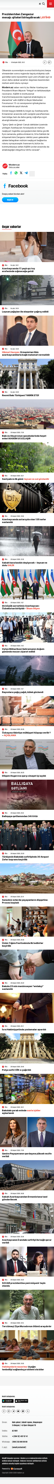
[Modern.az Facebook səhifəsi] (4, 1411)
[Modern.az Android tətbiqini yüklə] (8, 1401)
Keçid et (10, 199)
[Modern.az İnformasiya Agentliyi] (11, 1390)
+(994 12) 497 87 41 (20, 1436)
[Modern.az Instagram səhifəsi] (9, 1411)
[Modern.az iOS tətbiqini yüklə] (21, 1401)
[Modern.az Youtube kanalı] (18, 1411)
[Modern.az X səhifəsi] (28, 1411)
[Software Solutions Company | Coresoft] (16, 1468)
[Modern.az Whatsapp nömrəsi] (23, 1411)
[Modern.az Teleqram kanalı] (13, 1411)
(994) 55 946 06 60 (19, 1441)
